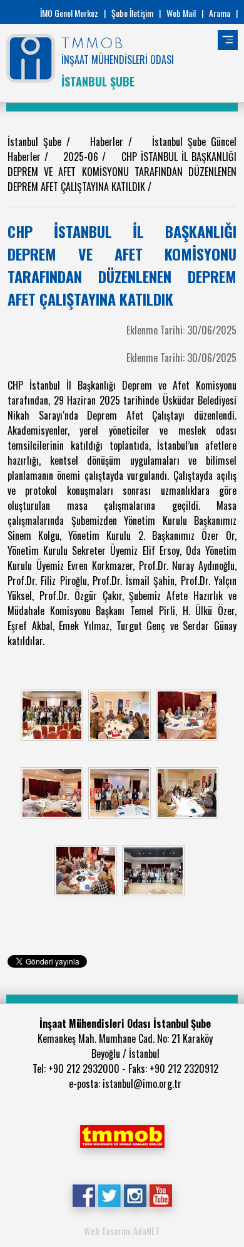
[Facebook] (83, 1194)
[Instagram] (134, 1194)
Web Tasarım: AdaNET (122, 1231)
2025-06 (82, 156)
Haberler (109, 141)
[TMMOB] (122, 1134)
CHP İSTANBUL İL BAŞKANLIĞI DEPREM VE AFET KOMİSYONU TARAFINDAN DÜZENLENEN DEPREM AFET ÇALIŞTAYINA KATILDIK (122, 171)
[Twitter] (109, 1194)
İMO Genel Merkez (69, 12)
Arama (219, 12)
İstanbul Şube (37, 141)
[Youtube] (160, 1194)
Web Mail (181, 12)
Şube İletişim (132, 12)
